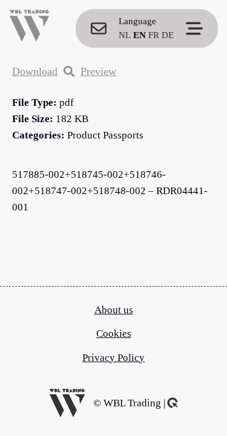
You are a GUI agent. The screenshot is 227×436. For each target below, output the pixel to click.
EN (139, 35)
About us (113, 310)
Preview (98, 71)
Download (35, 71)
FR (153, 35)
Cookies (113, 333)
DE (168, 35)
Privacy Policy (113, 357)
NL (125, 35)
